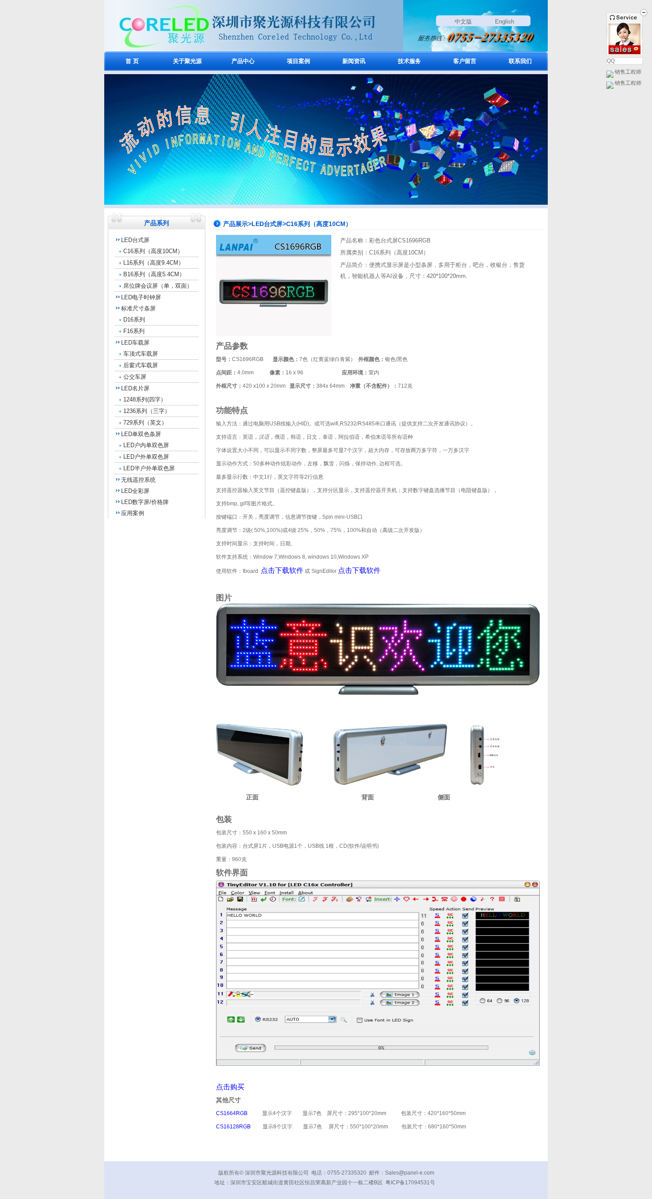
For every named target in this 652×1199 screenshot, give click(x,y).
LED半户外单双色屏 (149, 468)
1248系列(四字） (144, 399)
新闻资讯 (353, 61)
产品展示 (235, 223)
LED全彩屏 (135, 491)
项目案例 (298, 61)
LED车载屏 (135, 342)
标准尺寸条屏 (138, 308)
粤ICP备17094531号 (410, 1182)
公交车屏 (134, 376)
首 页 (132, 61)
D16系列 (134, 319)
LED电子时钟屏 (141, 297)
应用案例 (132, 513)
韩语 (296, 437)
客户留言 (464, 61)
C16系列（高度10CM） (153, 251)
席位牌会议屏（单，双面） (157, 285)
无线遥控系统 (138, 479)
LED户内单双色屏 (146, 445)
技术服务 (409, 61)
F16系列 (134, 331)
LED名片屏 (135, 388)
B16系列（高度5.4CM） (154, 274)
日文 (311, 437)
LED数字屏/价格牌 (145, 502)
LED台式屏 (135, 240)
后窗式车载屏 (140, 365)
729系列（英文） (145, 422)
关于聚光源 (187, 61)
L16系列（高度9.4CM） (153, 262)
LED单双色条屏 (141, 434)
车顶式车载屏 (140, 353)
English (504, 21)
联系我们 (520, 61)
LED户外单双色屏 (146, 456)
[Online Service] (624, 49)
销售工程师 (627, 72)
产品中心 (243, 61)
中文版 (463, 21)
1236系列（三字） (146, 411)
